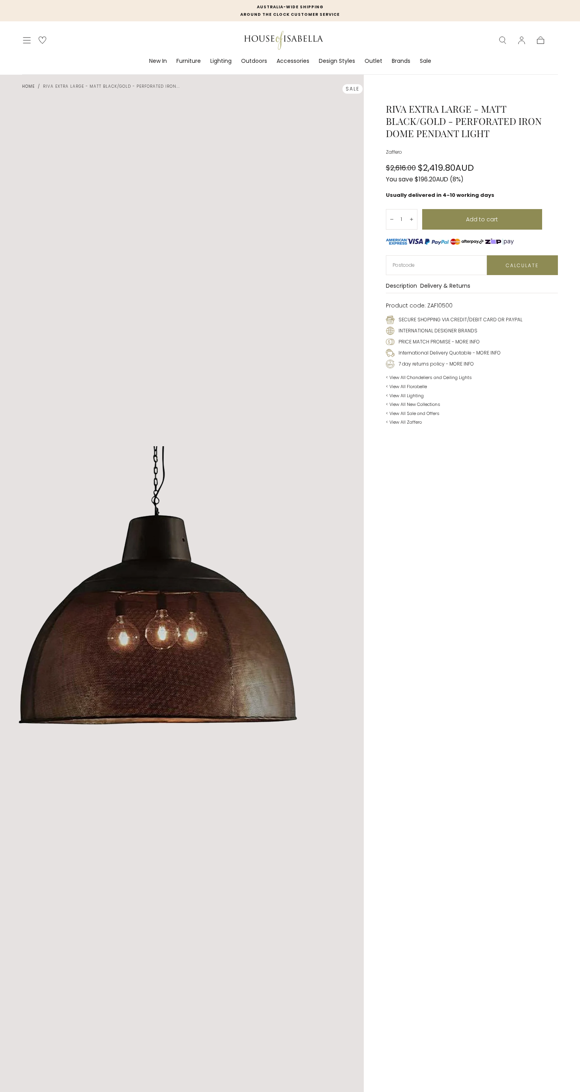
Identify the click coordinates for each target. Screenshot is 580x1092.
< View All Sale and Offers (413, 413)
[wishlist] (42, 40)
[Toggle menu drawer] (27, 40)
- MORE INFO (465, 341)
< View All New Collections (413, 404)
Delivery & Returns (445, 286)
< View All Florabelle (406, 386)
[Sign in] (521, 40)
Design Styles (337, 61)
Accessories (293, 61)
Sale (425, 61)
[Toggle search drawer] (502, 40)
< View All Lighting (405, 395)
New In (158, 61)
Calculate (522, 265)
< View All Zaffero (404, 422)
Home (28, 86)
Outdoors (254, 61)
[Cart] (540, 40)
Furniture (188, 61)
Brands (401, 61)
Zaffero (394, 152)
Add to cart (482, 219)
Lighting (221, 61)
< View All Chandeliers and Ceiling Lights (429, 377)
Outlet (373, 61)
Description (401, 286)
